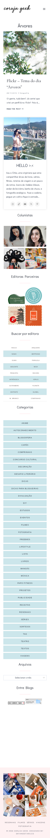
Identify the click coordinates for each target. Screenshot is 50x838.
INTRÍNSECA (14, 379)
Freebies (25, 539)
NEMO (14, 354)
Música (25, 576)
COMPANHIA (36, 398)
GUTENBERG (14, 386)
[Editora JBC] (16, 315)
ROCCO (14, 348)
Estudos (25, 510)
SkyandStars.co (25, 834)
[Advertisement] (25, 733)
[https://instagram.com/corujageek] (12, 204)
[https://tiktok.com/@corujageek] (18, 204)
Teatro (25, 641)
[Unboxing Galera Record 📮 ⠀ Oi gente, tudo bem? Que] (36, 805)
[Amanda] (35, 236)
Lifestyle (25, 547)
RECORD (36, 373)
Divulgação (25, 496)
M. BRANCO (14, 398)
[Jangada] (33, 315)
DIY (25, 503)
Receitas (25, 605)
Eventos (25, 518)
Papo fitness (25, 583)
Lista (25, 554)
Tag (25, 634)
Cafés (25, 445)
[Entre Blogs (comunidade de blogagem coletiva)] (33, 701)
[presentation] (25, 52)
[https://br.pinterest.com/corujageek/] (37, 204)
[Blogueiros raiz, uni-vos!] (16, 703)
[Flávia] (14, 236)
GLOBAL (36, 392)
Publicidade (25, 598)
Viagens (25, 656)
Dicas (25, 481)
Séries (25, 620)
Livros (25, 561)
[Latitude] (16, 299)
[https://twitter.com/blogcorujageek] (31, 204)
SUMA (14, 360)
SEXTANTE (14, 392)
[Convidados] (35, 258)
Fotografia (24, 93)
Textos (25, 649)
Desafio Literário (25, 474)
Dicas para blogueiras (25, 489)
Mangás (25, 569)
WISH (36, 367)
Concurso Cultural (25, 460)
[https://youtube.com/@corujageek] (25, 204)
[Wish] (33, 295)
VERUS (35, 379)
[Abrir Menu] (44, 9)
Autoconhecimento (25, 430)
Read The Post (15, 109)
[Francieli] (14, 258)
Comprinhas (25, 452)
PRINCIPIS (14, 373)
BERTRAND (36, 354)
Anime (25, 423)
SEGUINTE (14, 367)
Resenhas (25, 612)
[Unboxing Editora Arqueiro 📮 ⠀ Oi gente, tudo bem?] (14, 805)
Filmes (25, 525)
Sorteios (25, 627)
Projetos (25, 590)
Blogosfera (25, 438)
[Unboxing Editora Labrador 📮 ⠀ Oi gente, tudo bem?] (36, 784)
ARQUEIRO (36, 348)
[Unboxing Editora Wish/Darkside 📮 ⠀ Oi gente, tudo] (14, 784)
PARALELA (36, 360)
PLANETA (35, 386)
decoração (25, 467)
